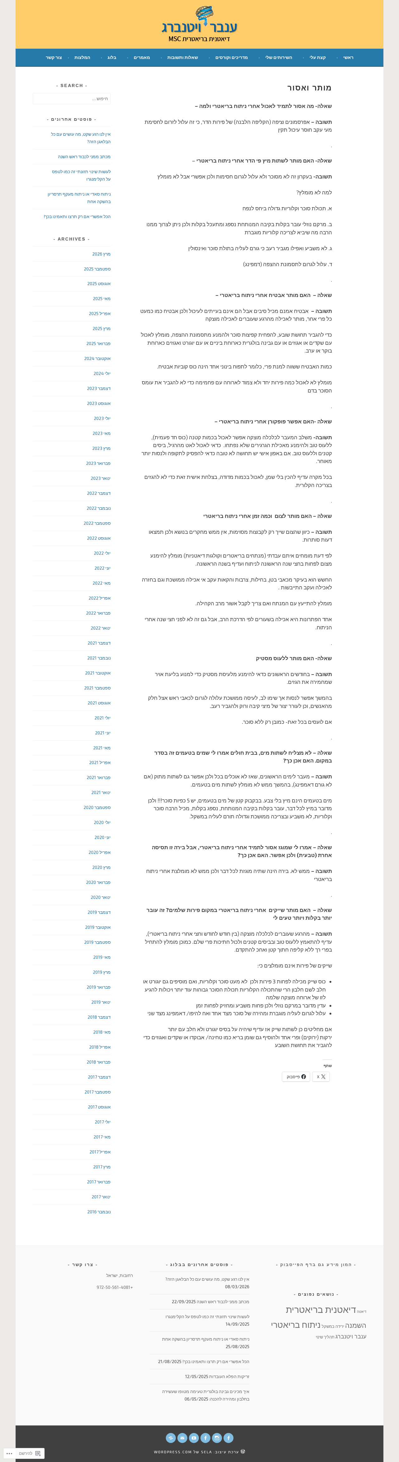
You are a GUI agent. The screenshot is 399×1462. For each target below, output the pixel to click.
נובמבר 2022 (99, 508)
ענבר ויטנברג (350, 1336)
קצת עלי (318, 57)
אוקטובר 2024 (97, 358)
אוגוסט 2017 (99, 1106)
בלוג (112, 57)
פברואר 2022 (98, 613)
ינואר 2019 (101, 1002)
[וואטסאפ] (171, 1438)
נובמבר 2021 (99, 657)
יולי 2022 (102, 553)
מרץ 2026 (101, 253)
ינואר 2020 (101, 897)
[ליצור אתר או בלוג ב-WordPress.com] (243, 1452)
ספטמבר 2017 (97, 1091)
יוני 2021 (103, 732)
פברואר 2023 (98, 463)
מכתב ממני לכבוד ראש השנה (84, 156)
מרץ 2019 (102, 972)
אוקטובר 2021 (98, 672)
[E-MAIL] (182, 1438)
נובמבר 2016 (99, 1211)
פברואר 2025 (98, 343)
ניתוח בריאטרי (296, 1324)
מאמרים (142, 57)
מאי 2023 (102, 433)
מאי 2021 (102, 747)
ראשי (348, 57)
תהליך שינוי (325, 1336)
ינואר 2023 (101, 478)
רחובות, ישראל (119, 1275)
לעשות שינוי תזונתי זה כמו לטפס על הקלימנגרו (207, 1316)
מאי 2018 (102, 1032)
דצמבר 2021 (99, 643)
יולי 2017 (103, 1121)
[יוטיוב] (194, 1438)
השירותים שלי (278, 57)
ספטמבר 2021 (97, 687)
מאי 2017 (102, 1136)
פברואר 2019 (99, 987)
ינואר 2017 (101, 1196)
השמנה (355, 1325)
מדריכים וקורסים (231, 57)
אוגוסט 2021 (99, 702)
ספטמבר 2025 (97, 268)
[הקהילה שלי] (205, 1438)
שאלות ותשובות (182, 57)
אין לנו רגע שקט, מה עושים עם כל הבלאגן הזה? (207, 1279)
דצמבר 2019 (99, 912)
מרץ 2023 (101, 448)
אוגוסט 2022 (99, 538)
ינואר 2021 (101, 792)
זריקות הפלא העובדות (229, 1376)
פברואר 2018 (99, 1062)
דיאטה (361, 1311)
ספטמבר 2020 (97, 807)
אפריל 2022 (100, 598)
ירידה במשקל (333, 1326)
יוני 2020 (102, 837)
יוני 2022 (102, 568)
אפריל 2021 (100, 762)
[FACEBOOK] (228, 1438)
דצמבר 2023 (99, 388)
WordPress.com (173, 1452)
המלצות (82, 57)
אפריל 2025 (100, 313)
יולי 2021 (102, 717)
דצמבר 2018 (99, 1017)
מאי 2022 (102, 583)
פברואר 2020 (98, 882)
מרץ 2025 (102, 328)
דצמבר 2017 (99, 1076)
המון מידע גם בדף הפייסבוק (316, 1264)
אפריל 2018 (100, 1047)
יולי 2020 (102, 822)
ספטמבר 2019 (97, 942)
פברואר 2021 (99, 777)
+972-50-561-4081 (115, 1287)
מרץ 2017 (102, 1166)
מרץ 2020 (101, 867)
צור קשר (54, 57)
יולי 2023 (102, 418)
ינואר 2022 (101, 628)
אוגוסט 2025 (99, 283)
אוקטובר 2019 (98, 927)
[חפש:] (72, 98)
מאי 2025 (102, 298)
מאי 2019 (102, 957)
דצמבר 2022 (99, 493)
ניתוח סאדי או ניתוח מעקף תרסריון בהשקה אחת (205, 1339)
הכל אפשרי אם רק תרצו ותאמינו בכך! (77, 216)
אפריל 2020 (100, 852)
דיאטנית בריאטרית (321, 1309)
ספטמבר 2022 (97, 523)
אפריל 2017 (100, 1151)
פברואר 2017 (99, 1181)
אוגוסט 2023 (99, 403)
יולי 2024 (102, 373)
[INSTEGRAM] (217, 1438)
